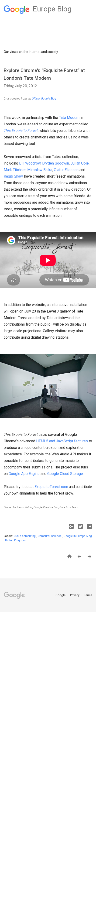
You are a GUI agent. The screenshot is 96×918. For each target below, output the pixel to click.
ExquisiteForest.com (51, 487)
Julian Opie (80, 163)
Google (60, 595)
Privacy (75, 595)
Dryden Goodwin (55, 163)
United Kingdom (15, 540)
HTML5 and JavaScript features (62, 441)
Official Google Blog (44, 98)
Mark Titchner (15, 170)
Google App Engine (24, 473)
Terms (88, 595)
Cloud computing (25, 536)
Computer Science (50, 536)
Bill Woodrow (30, 163)
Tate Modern (69, 117)
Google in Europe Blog (78, 536)
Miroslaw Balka (39, 170)
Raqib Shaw (13, 176)
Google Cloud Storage (65, 473)
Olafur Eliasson (66, 170)
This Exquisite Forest (21, 130)
